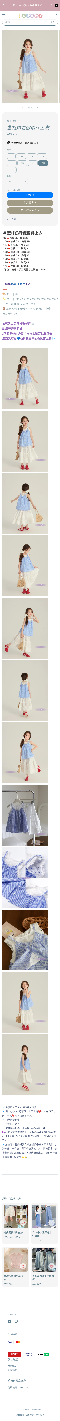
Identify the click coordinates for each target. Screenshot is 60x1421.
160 (43, 163)
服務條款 (20, 1415)
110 (31, 156)
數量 (9, 176)
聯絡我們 (40, 1415)
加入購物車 (30, 202)
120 (42, 156)
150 (32, 163)
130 (11, 163)
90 (11, 156)
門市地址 (12, 1366)
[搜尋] (53, 22)
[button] (3, 15)
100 (21, 156)
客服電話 (12, 1369)
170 (11, 170)
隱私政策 (30, 1415)
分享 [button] (13, 219)
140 (22, 163)
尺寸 (9, 150)
